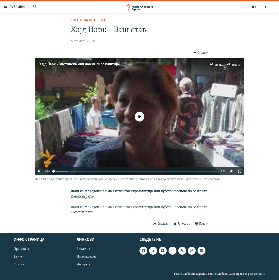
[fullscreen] (240, 171)
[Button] (200, 52)
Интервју (83, 264)
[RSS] (182, 250)
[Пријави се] (201, 250)
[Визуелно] (254, 7)
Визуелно (83, 249)
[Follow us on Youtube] (163, 250)
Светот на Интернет (88, 20)
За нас (18, 256)
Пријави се (22, 249)
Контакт (20, 264)
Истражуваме (87, 256)
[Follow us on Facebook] (143, 250)
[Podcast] (192, 250)
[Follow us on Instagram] (172, 250)
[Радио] (266, 7)
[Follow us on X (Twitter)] (153, 250)
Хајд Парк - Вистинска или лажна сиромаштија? (80, 64)
